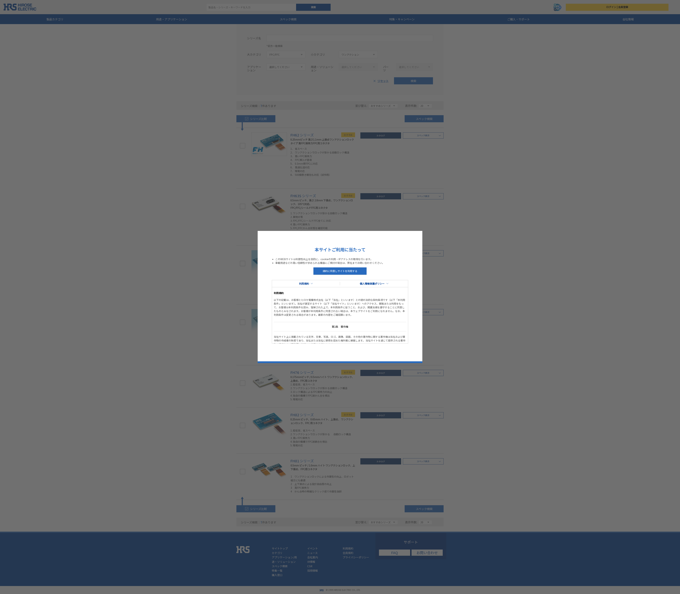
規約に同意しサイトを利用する (340, 271)
